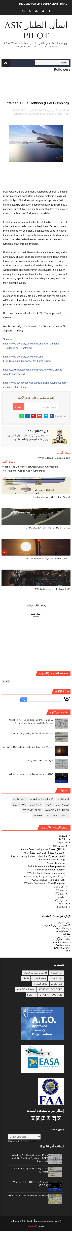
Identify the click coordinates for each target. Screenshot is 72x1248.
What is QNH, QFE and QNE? (37, 760)
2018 (64, 907)
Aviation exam (38, 114)
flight (66, 114)
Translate (32, 1141)
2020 (64, 842)
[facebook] (49, 11)
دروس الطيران (62, 805)
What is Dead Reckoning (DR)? (48, 879)
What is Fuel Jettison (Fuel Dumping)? (44, 883)
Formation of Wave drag (52, 859)
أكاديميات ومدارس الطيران (41, 799)
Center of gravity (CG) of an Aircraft (51, 497)
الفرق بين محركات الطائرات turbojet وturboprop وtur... (37, 856)
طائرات (30, 110)
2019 (64, 903)
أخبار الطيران (63, 799)
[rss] (29, 11)
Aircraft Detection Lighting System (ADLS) (48, 558)
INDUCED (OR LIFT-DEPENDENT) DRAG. (43, 3)
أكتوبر (61, 886)
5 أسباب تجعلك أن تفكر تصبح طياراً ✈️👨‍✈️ (52, 589)
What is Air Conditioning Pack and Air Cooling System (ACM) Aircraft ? (30, 1158)
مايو (62, 897)
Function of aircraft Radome (50, 869)
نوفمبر (60, 846)
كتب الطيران (35, 805)
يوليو (61, 890)
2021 (64, 839)
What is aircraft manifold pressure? (46, 866)
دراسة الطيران (19, 799)
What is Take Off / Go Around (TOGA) (32, 774)
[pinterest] (36, 11)
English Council (54, 114)
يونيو (61, 893)
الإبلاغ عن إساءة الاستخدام (56, 915)
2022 (64, 835)
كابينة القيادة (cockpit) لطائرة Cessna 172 (44, 876)
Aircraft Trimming (56, 863)
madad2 (32, 1226)
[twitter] (43, 11)
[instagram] (23, 11)
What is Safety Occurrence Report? (46, 873)
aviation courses (22, 114)
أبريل (61, 900)
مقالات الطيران (19, 110)
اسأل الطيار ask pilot (36, 30)
